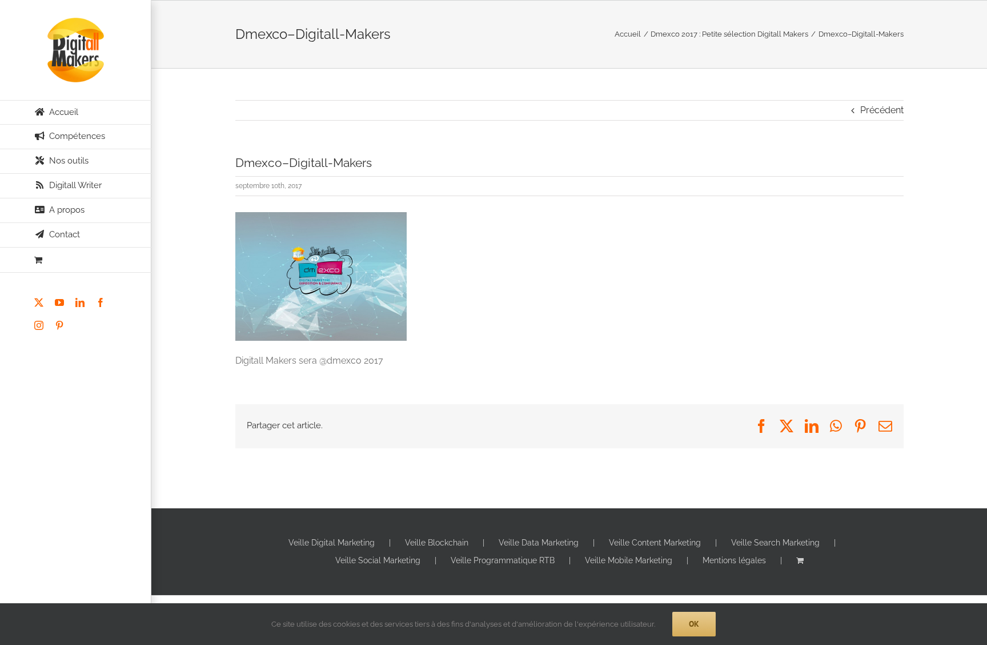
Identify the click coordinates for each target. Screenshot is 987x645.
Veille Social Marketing (377, 560)
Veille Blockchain (436, 542)
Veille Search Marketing (775, 542)
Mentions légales (734, 560)
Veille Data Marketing (539, 542)
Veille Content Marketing (655, 542)
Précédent (882, 110)
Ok (694, 624)
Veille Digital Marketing (331, 542)
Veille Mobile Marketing (628, 560)
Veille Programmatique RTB (503, 560)
